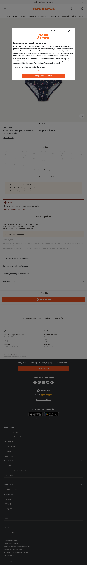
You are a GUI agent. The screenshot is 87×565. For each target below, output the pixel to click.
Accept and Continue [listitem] (43, 75)
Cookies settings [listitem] (44, 71)
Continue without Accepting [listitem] (61, 31)
